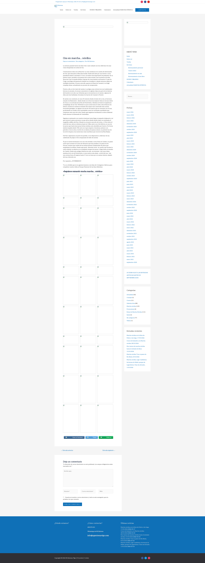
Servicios (129, 65)
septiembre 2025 (132, 132)
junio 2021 (130, 245)
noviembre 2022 (132, 204)
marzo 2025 (130, 141)
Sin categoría (80, 61)
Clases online (132, 70)
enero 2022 (130, 228)
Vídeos (129, 320)
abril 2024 (130, 167)
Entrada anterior (67, 450)
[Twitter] (148, 1)
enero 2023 (130, 199)
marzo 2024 (130, 170)
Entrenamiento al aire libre (136, 76)
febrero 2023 (131, 196)
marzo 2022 (130, 222)
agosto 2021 (130, 242)
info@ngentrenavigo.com (88, 1)
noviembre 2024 (132, 152)
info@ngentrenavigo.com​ (98, 535)
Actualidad (130, 295)
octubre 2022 (131, 207)
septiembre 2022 (132, 210)
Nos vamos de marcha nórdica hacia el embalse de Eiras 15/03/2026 (136, 349)
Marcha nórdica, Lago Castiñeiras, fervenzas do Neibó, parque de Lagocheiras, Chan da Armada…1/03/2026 (135, 544)
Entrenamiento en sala (135, 73)
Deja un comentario (69, 61)
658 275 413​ (91, 527)
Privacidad (80, 558)
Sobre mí (129, 59)
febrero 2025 (131, 144)
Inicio (128, 56)
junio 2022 (130, 213)
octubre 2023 (131, 176)
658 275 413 (77, 1)
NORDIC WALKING (132, 79)
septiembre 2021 (132, 239)
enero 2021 (130, 259)
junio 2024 (130, 161)
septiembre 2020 (132, 262)
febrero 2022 (131, 225)
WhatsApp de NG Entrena (95, 531)
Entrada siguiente (109, 450)
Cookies (86, 558)
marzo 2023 (130, 193)
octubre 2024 (131, 155)
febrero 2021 (131, 256)
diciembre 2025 (131, 124)
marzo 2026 (130, 115)
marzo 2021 (130, 254)
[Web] (106, 492)
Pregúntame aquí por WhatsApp (64, 1)
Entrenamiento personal (135, 68)
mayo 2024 (130, 164)
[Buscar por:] (137, 96)
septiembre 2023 (132, 178)
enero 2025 (130, 147)
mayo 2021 (130, 248)
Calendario (130, 82)
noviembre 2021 (132, 233)
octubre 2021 (131, 236)
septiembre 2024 (132, 158)
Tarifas (129, 62)
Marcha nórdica (131, 306)
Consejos (129, 297)
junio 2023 (130, 184)
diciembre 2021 (131, 230)
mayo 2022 (130, 216)
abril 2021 (130, 251)
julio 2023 (130, 181)
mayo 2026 (130, 112)
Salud (128, 315)
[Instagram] (142, 1)
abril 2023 (130, 190)
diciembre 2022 (131, 202)
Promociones (130, 309)
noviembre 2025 (132, 126)
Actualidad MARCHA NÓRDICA (136, 85)
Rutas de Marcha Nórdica (134, 312)
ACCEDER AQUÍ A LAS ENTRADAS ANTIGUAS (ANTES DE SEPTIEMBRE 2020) (137, 275)
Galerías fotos (131, 303)
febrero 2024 (131, 173)
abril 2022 (130, 219)
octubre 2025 (131, 129)
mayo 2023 (130, 187)
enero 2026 (130, 121)
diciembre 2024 (131, 150)
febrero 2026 (131, 118)
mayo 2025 (130, 135)
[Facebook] (145, 1)
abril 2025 (130, 138)
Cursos (129, 300)
